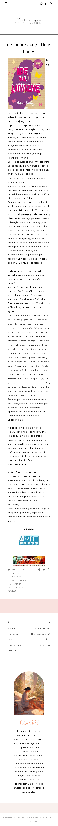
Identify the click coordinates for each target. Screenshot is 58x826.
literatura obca (17, 580)
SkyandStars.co (29, 821)
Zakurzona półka (29, 817)
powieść (12, 590)
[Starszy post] (45, 622)
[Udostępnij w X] (44, 569)
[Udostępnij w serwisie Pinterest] (48, 569)
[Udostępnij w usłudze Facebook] (39, 569)
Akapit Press (17, 569)
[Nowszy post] (12, 622)
